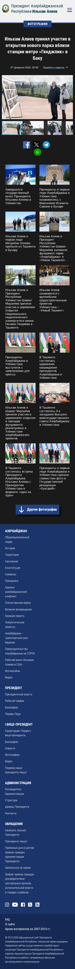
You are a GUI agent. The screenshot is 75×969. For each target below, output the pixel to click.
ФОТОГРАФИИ (38, 24)
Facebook (23, 905)
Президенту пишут (16, 841)
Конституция (12, 568)
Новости (10, 748)
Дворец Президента (17, 806)
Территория (12, 554)
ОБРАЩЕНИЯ (14, 824)
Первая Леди (13, 714)
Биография (11, 707)
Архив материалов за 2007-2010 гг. (28, 929)
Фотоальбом (12, 671)
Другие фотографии (42, 509)
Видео (8, 677)
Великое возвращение (18, 609)
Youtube (15, 905)
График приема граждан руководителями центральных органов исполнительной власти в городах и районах (19, 883)
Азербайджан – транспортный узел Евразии (16, 638)
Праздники (11, 580)
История (10, 548)
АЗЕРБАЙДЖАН (16, 531)
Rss (37, 905)
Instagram (7, 905)
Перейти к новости (53, 67)
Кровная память (14, 616)
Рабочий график (14, 701)
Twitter (30, 905)
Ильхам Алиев (44, 11)
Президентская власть (18, 694)
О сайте (10, 924)
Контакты (11, 813)
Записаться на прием (18, 867)
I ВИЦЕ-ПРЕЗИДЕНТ (19, 724)
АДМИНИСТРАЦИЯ (18, 783)
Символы (10, 574)
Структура (11, 800)
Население (11, 561)
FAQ (7, 919)
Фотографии (12, 755)
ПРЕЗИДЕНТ (13, 688)
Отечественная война (18, 602)
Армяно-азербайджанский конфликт (16, 592)
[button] (70, 97)
